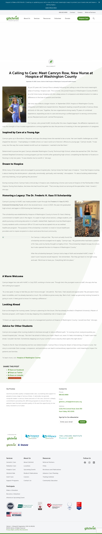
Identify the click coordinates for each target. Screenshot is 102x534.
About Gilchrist (29, 462)
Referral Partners (90, 12)
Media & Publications (31, 473)
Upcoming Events (29, 469)
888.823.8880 (63, 395)
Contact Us (27, 480)
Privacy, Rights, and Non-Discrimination (17, 529)
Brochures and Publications (52, 469)
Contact (72, 12)
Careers (80, 12)
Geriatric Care (11, 462)
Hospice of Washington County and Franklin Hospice (62, 81)
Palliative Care (11, 466)
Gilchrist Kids (10, 473)
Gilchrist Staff (44, 81)
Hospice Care (11, 469)
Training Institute (48, 477)
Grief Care (9, 477)
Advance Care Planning (50, 473)
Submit (82, 422)
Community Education (50, 480)
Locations (27, 466)
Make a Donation (12, 490)
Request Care (83, 18)
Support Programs (12, 480)
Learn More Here (51, 8)
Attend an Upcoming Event (15, 497)
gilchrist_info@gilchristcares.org (70, 402)
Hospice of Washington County (28, 358)
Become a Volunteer (13, 494)
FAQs (44, 466)
